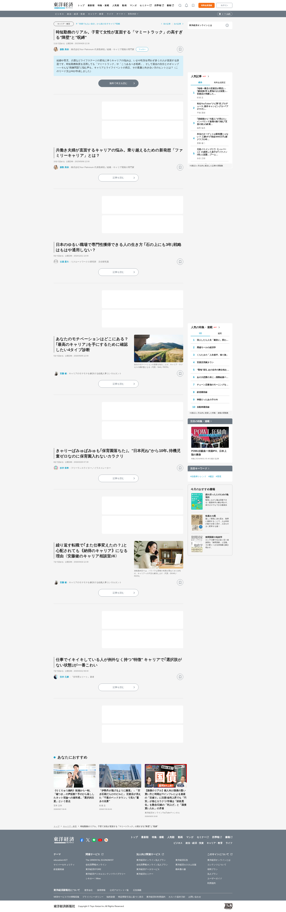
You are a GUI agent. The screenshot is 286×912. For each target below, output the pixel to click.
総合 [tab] (200, 82)
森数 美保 (64, 49)
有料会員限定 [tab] (220, 82)
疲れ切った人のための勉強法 (217, 495)
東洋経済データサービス (148, 869)
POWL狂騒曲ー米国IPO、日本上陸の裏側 (209, 453)
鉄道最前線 (202, 392)
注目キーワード (198, 468)
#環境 (218, 476)
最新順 (91, 5)
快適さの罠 (210, 516)
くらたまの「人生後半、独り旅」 (213, 355)
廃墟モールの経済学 (206, 347)
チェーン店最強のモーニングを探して (213, 384)
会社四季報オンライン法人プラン (152, 864)
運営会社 (88, 890)
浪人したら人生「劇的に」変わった (213, 340)
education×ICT (61, 860)
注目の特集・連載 (200, 421)
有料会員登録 (206, 5)
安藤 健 (63, 373)
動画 (124, 5)
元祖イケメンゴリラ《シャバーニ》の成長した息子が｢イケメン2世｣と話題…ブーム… (212, 152)
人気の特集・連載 (202, 327)
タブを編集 (226, 14)
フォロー (142, 49)
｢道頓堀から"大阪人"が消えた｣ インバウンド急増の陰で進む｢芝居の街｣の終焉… (212, 121)
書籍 (169, 5)
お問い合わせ (194, 897)
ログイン (224, 5)
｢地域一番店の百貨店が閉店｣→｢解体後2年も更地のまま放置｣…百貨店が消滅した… (212, 91)
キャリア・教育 (96, 14)
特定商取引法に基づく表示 (130, 897)
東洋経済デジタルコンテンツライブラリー (106, 874)
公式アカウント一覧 (119, 890)
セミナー (144, 5)
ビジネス (59, 14)
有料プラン (212, 869)
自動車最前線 (203, 407)
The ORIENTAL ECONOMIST (100, 860)
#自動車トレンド (198, 476)
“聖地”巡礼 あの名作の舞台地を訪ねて (213, 370)
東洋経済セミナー (144, 874)
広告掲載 (137, 890)
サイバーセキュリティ (64, 864)
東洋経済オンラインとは (200, 25)
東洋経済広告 (181, 860)
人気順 (115, 5)
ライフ (110, 14)
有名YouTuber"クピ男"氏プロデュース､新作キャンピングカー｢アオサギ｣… (213, 106)
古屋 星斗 (64, 261)
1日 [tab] (200, 333)
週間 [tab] (220, 333)
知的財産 (111, 897)
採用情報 (101, 890)
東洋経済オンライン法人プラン (151, 860)
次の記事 (177, 24)
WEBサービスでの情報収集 (66, 897)
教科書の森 (180, 869)
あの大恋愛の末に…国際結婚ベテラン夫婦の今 (213, 377)
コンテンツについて (216, 864)
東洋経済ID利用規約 (155, 897)
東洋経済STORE (93, 869)
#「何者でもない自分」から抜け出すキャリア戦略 (98, 24)
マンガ (133, 5)
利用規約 (211, 883)
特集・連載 (103, 5)
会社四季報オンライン (96, 864)
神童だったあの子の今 (207, 399)
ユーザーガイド (214, 878)
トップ (81, 5)
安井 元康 (64, 677)
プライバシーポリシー (92, 897)
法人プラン (212, 874)
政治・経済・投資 (76, 14)
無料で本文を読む (118, 83)
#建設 (211, 476)
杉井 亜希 (64, 468)
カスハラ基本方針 (176, 897)
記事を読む (118, 177)
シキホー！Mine (93, 878)
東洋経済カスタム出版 (185, 864)
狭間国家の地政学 (213, 537)
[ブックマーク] (180, 49)
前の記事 (167, 24)
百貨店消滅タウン (205, 362)
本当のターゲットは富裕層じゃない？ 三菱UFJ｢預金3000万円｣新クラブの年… (213, 137)
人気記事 (196, 76)
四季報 (157, 5)
